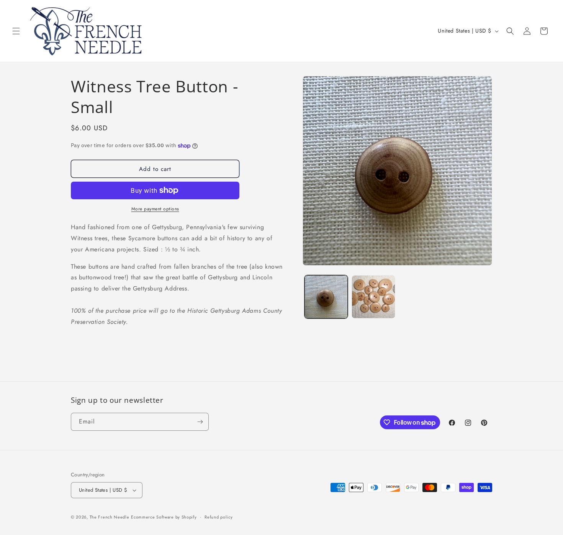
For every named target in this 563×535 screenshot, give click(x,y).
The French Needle (109, 517)
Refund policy (218, 517)
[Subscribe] (199, 422)
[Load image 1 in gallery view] (326, 296)
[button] (16, 31)
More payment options (155, 208)
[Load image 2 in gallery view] (373, 296)
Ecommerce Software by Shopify (163, 517)
